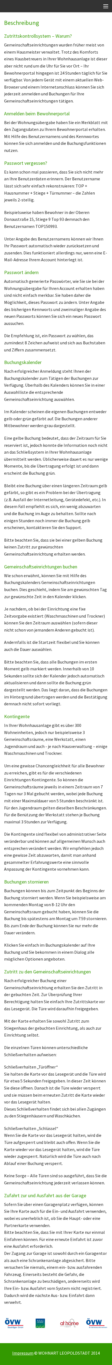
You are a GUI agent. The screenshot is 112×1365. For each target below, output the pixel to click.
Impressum (22, 1353)
